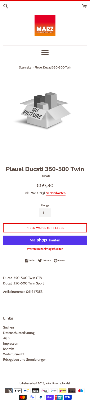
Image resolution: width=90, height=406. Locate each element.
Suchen (8, 327)
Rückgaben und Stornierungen (24, 360)
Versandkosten (56, 193)
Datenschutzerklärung (19, 333)
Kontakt (8, 349)
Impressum (11, 343)
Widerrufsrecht (13, 354)
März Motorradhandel (57, 383)
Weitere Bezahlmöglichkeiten (45, 249)
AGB (6, 338)
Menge (45, 205)
